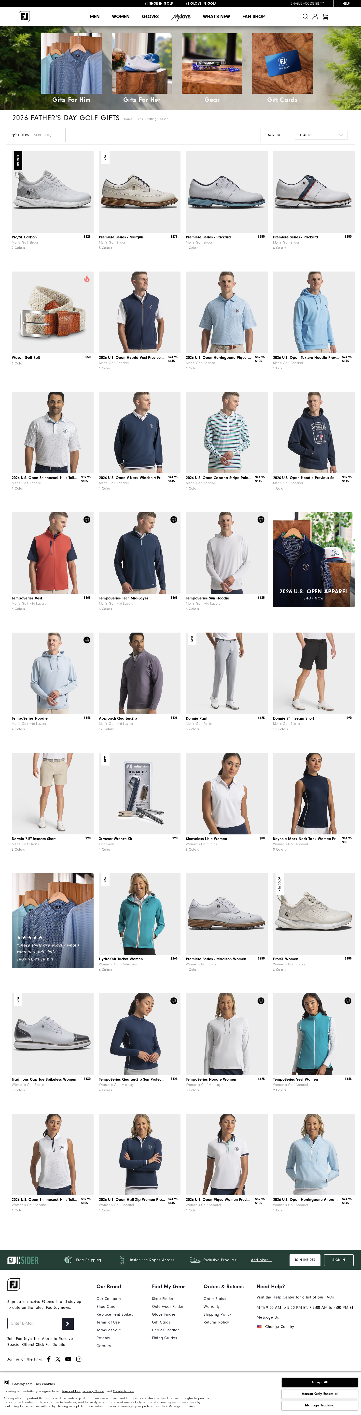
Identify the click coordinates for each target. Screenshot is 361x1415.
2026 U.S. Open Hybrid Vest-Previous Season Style (132, 357)
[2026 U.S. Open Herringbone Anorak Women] (314, 1154)
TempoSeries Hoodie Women (211, 1079)
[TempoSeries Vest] (53, 553)
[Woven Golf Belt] (53, 312)
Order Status (215, 1299)
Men (95, 16)
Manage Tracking (320, 1405)
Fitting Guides (164, 1338)
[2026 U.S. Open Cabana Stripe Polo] (227, 433)
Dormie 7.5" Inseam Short (34, 839)
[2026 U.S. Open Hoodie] (314, 433)
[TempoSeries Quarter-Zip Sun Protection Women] (140, 1034)
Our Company (109, 1299)
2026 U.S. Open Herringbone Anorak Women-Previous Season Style (306, 1199)
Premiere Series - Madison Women (216, 959)
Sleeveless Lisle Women (206, 839)
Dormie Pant (197, 718)
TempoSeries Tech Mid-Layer (123, 598)
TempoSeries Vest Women (295, 1079)
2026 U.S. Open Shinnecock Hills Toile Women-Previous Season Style (45, 1199)
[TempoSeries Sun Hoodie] (227, 553)
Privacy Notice (93, 1391)
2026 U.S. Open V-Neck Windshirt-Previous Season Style (132, 478)
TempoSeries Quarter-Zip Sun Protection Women (132, 1079)
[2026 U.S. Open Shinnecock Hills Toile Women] (53, 1154)
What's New (216, 16)
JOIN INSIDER (305, 1260)
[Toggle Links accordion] (115, 1286)
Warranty (212, 1306)
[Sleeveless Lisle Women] (227, 793)
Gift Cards (161, 1322)
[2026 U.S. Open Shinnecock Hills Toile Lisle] (53, 433)
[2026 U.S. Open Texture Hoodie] (314, 312)
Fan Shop (253, 16)
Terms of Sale (109, 1330)
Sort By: (274, 135)
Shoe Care (106, 1306)
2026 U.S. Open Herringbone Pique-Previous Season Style (219, 357)
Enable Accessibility (307, 4)
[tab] (325, 16)
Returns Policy (216, 1322)
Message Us (268, 1317)
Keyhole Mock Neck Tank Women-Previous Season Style (306, 839)
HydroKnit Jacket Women (121, 959)
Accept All (319, 1382)
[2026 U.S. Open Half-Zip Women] (140, 1154)
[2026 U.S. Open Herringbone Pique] (227, 312)
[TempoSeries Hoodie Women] (227, 1034)
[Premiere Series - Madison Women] (227, 914)
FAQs (329, 1297)
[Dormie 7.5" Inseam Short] (53, 793)
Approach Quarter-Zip (118, 718)
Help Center (284, 1297)
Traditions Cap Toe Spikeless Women (44, 1079)
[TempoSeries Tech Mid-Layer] (140, 553)
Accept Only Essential (320, 1394)
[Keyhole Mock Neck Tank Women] (314, 793)
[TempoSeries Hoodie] (53, 673)
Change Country (279, 1326)
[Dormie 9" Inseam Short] (314, 673)
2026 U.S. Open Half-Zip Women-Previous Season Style (132, 1199)
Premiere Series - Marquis (121, 237)
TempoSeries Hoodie (30, 718)
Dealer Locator (165, 1330)
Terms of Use (71, 1391)
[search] (305, 16)
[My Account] (315, 16)
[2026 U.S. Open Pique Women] (227, 1154)
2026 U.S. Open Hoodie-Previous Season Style (306, 478)
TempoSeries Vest (27, 598)
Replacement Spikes (115, 1314)
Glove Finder (163, 1314)
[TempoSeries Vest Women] (314, 1034)
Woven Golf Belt (26, 357)
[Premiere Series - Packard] (227, 192)
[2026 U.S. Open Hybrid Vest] (140, 312)
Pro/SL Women (285, 959)
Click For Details (50, 1344)
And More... (261, 1260)
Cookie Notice (123, 1391)
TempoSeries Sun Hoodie (207, 598)
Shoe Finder (163, 1299)
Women (121, 16)
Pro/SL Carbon (24, 237)
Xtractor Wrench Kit (115, 839)
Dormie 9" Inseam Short (293, 718)
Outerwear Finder (168, 1306)
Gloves (150, 16)
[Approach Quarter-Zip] (140, 673)
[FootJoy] (24, 16)
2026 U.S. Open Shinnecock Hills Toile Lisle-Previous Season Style (45, 478)
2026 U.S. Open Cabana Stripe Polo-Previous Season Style (219, 478)
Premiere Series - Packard (208, 237)
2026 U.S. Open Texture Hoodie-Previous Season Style (306, 357)
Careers (104, 1346)
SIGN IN (339, 1260)
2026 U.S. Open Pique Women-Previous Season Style (219, 1199)
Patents (103, 1338)
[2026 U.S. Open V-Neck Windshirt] (140, 433)
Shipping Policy (217, 1314)
